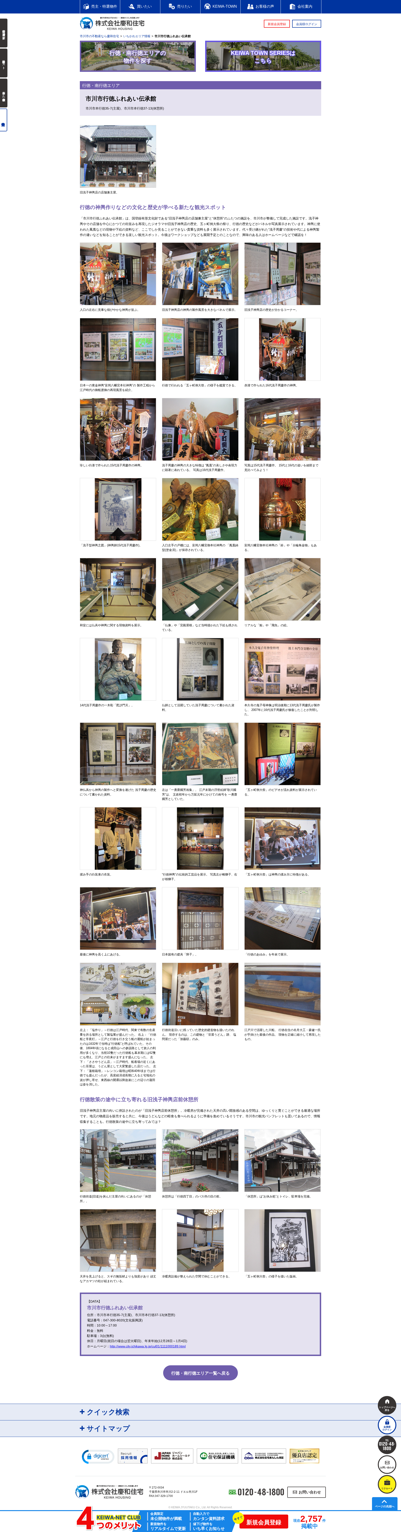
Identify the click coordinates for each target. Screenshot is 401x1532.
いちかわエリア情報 (136, 36)
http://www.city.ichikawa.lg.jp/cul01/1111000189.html (148, 1346)
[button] (98, 1456)
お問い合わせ (310, 1492)
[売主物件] (3, 120)
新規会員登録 (277, 24)
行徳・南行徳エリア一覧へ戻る (200, 1373)
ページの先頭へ (385, 1506)
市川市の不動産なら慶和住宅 (99, 36)
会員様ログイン (306, 24)
